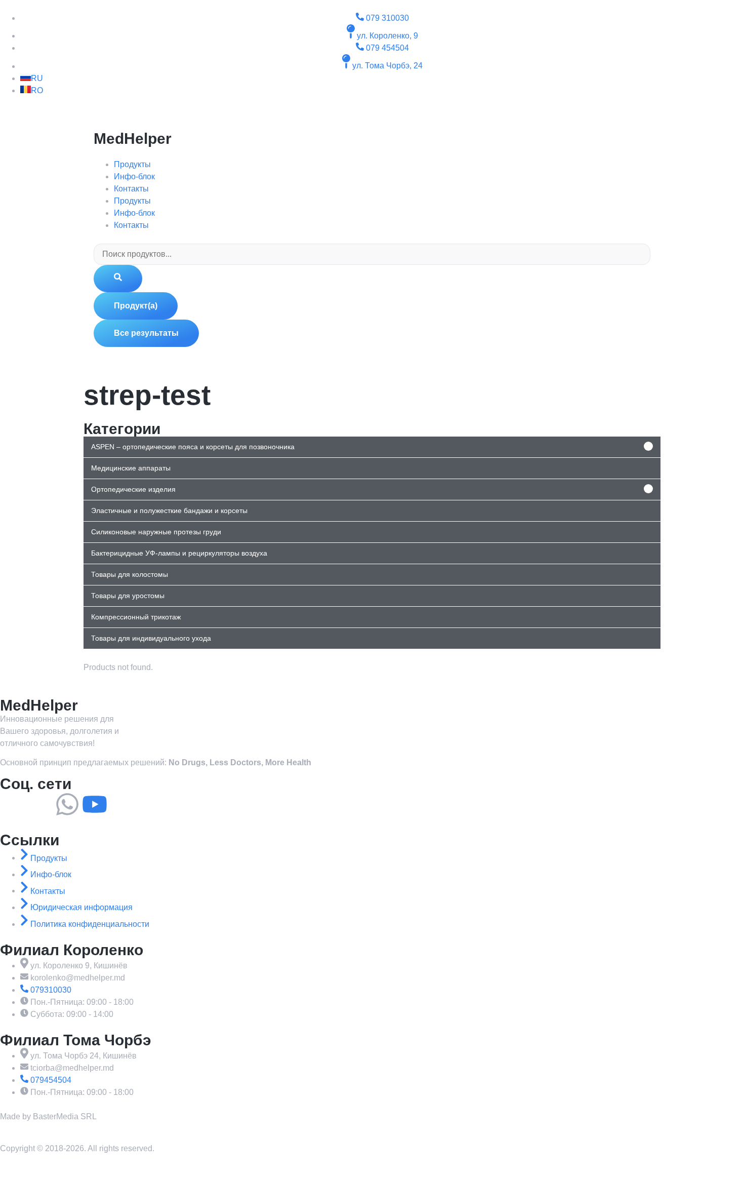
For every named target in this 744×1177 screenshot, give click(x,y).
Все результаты (146, 333)
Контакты (131, 188)
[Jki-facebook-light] (12, 804)
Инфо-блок (134, 176)
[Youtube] (94, 804)
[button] (372, 447)
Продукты (132, 164)
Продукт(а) (135, 305)
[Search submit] (118, 278)
